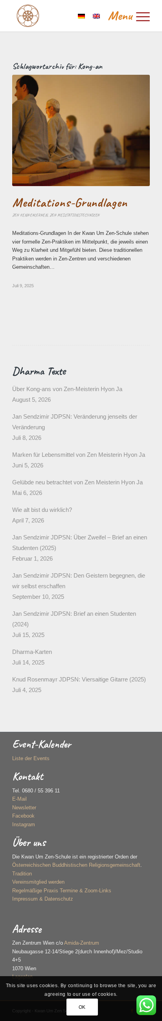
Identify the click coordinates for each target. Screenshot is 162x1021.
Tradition (22, 874)
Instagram (23, 824)
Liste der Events (31, 758)
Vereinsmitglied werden (38, 882)
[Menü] (125, 15)
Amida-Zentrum (81, 943)
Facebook (23, 816)
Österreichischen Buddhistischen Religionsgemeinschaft (76, 865)
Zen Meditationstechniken (74, 215)
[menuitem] (125, 15)
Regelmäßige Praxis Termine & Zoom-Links (61, 891)
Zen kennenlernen (30, 215)
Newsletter (24, 808)
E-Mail (19, 799)
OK (82, 1007)
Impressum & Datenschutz (42, 899)
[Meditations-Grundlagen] (81, 130)
